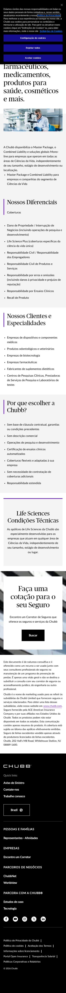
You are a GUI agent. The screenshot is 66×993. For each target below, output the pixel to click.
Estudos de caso (13, 901)
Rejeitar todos (33, 48)
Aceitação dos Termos (39, 946)
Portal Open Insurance (16, 956)
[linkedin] (43, 919)
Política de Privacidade (48, 15)
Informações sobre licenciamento (21, 951)
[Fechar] (62, 5)
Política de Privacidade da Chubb (21, 940)
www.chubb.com (52, 706)
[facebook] (6, 919)
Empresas (11, 848)
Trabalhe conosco (14, 796)
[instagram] (24, 919)
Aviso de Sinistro (14, 783)
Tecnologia (10, 908)
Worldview (10, 882)
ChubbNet (10, 876)
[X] (33, 919)
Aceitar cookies (33, 58)
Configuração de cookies (33, 38)
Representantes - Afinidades (21, 838)
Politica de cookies (14, 946)
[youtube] (15, 919)
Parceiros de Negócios (23, 867)
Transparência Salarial (43, 956)
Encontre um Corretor (17, 857)
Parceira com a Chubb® (23, 893)
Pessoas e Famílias (19, 829)
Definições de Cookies (51, 31)
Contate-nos (11, 789)
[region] (33, 32)
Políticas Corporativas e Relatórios (22, 962)
